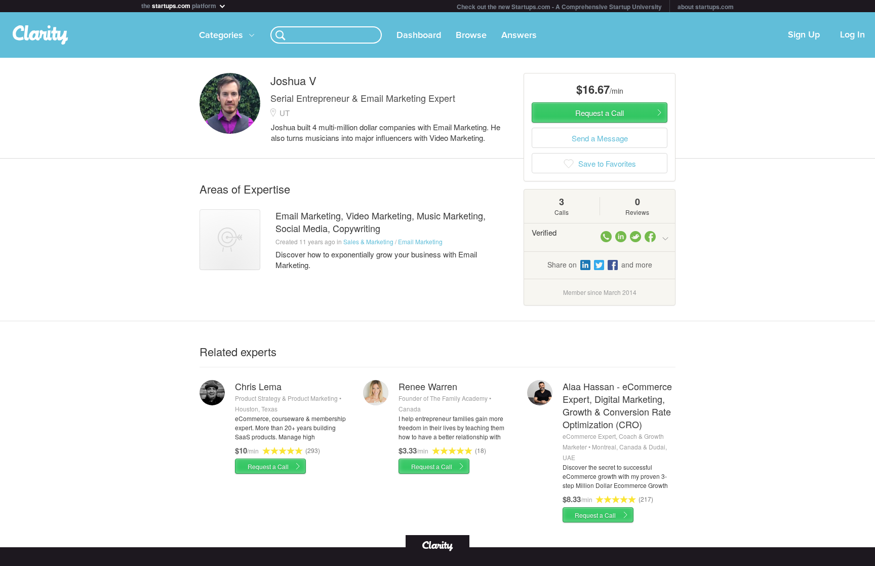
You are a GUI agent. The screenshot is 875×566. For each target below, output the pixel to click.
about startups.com (706, 6)
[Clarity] (437, 545)
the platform (179, 5)
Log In (852, 35)
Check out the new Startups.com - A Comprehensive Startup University (559, 6)
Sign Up (804, 35)
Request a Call (268, 466)
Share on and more (599, 264)
